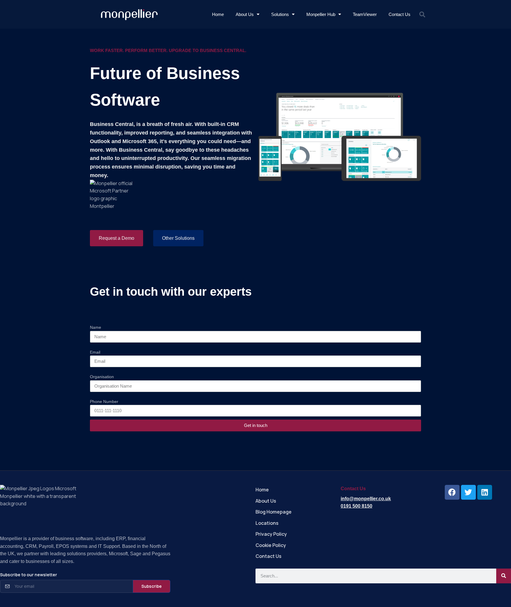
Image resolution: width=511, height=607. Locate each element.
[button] (422, 14)
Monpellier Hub (320, 14)
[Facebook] (452, 492)
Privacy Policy (271, 534)
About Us (245, 14)
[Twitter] (468, 492)
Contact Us (399, 14)
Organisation (102, 376)
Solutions (280, 14)
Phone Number (104, 401)
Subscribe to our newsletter (28, 574)
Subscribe (151, 586)
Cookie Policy (271, 545)
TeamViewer (365, 14)
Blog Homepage (274, 512)
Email (95, 352)
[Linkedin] (484, 492)
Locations (267, 523)
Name (95, 327)
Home (218, 14)
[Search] (503, 576)
